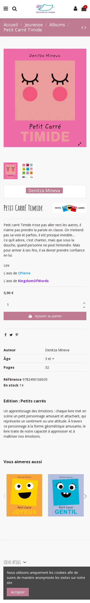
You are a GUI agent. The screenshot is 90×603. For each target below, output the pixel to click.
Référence (13, 379)
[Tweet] (11, 334)
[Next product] (85, 27)
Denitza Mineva (44, 190)
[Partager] (5, 334)
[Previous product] (82, 27)
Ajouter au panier (48, 316)
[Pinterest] (17, 334)
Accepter (18, 592)
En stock (11, 385)
